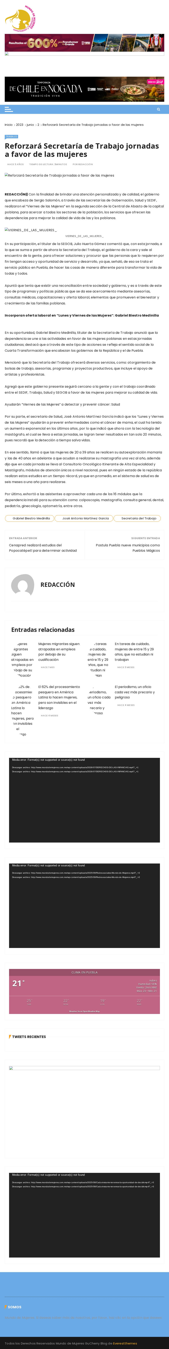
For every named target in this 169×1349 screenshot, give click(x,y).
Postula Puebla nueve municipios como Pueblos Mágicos (128, 548)
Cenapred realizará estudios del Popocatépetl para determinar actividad (43, 548)
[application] (84, 800)
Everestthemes (125, 1343)
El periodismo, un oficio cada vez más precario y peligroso (135, 692)
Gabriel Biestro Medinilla (31, 518)
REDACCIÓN (85, 164)
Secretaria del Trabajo (139, 518)
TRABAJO (11, 136)
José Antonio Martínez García (85, 518)
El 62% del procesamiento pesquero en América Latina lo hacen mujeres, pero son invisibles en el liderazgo (59, 697)
